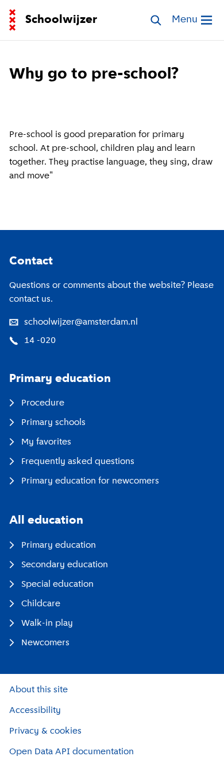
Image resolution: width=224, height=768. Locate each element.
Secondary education (64, 565)
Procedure (42, 403)
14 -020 (40, 340)
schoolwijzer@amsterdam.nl (81, 322)
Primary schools (53, 422)
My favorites (46, 442)
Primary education (58, 545)
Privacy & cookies (45, 731)
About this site (38, 690)
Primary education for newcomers (90, 481)
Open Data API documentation (71, 752)
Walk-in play (47, 623)
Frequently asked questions (77, 461)
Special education (57, 584)
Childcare (40, 604)
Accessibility (35, 710)
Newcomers (45, 643)
